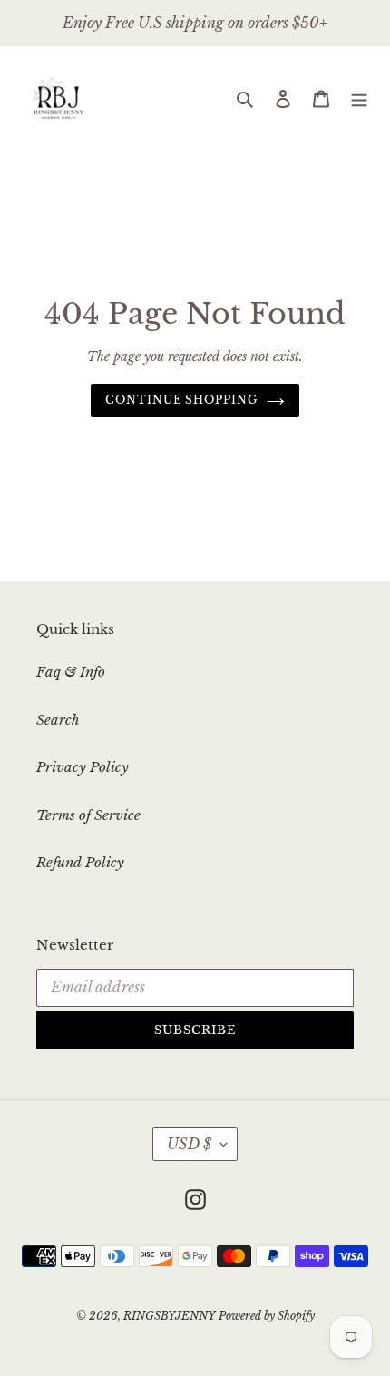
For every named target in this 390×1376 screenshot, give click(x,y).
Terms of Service (88, 815)
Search (58, 719)
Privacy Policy (82, 767)
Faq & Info (70, 671)
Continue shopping (181, 399)
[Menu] (359, 98)
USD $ (189, 1144)
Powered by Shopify (267, 1315)
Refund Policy (80, 862)
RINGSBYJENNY (169, 1315)
